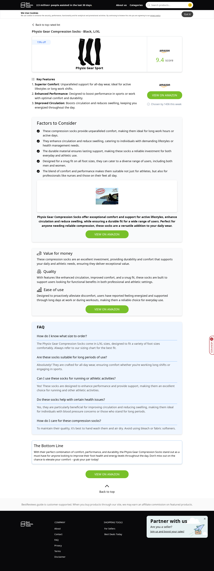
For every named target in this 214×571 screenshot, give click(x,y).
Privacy (58, 545)
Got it (187, 14)
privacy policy (155, 15)
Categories (136, 5)
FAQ (56, 539)
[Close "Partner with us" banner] (205, 519)
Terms (57, 551)
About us (121, 5)
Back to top (107, 492)
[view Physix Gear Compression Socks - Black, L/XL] (89, 54)
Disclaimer (59, 556)
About (57, 528)
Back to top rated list (48, 25)
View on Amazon (164, 95)
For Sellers (109, 528)
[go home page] (27, 5)
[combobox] (169, 5)
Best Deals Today (113, 534)
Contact (58, 534)
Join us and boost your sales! (167, 531)
